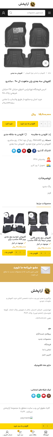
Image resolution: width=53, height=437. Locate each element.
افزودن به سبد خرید (27, 123)
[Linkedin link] (19, 151)
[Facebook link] (34, 151)
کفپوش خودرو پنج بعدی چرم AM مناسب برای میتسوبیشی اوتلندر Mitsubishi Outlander (15, 240)
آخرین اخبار (46, 355)
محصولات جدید (44, 339)
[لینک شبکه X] (29, 151)
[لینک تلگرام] (14, 151)
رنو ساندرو (12, 140)
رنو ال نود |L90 (25, 140)
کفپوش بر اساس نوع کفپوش (35, 73)
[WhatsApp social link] (38, 396)
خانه (49, 73)
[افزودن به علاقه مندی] (31, 215)
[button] (48, 44)
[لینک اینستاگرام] (49, 396)
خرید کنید (9, 123)
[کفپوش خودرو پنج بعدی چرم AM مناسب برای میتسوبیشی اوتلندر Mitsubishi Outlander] (14, 223)
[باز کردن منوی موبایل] (49, 13)
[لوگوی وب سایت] (26, 4)
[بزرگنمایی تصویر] (45, 63)
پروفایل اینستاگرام (43, 334)
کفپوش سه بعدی (16, 73)
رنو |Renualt (38, 140)
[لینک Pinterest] (24, 151)
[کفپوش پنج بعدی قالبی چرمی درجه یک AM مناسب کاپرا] (39, 223)
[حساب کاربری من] (3, 13)
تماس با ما (46, 349)
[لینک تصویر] (40, 291)
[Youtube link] (44, 396)
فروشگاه (47, 344)
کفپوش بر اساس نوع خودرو (38, 144)
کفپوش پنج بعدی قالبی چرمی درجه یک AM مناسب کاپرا (39, 240)
